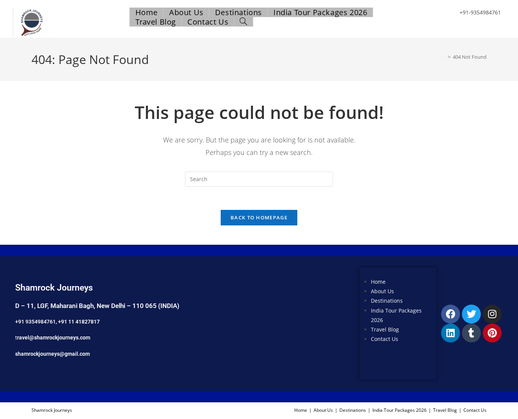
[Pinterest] (492, 333)
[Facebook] (450, 314)
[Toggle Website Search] (243, 22)
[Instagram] (492, 314)
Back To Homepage (259, 217)
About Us (382, 291)
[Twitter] (471, 314)
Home (378, 281)
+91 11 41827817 (79, 322)
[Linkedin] (450, 333)
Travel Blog (385, 329)
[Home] (443, 56)
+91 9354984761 (35, 322)
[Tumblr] (471, 333)
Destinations (387, 300)
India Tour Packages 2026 (399, 410)
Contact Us (384, 338)
